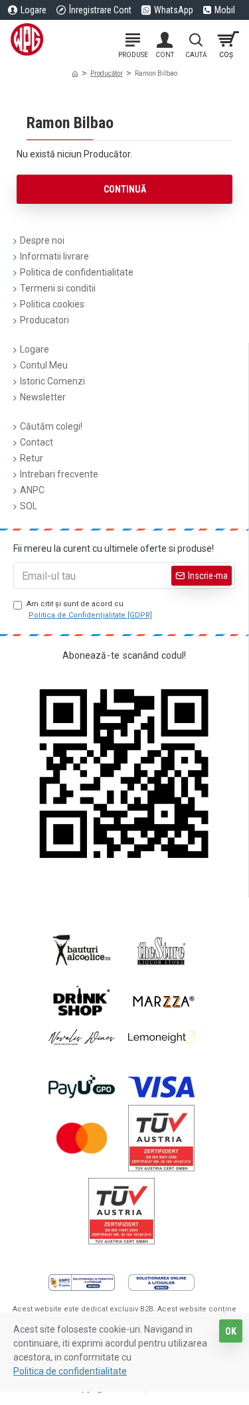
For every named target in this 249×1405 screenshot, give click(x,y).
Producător (106, 73)
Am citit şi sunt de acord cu (89, 610)
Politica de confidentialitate (70, 1371)
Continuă (125, 189)
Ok (230, 1331)
